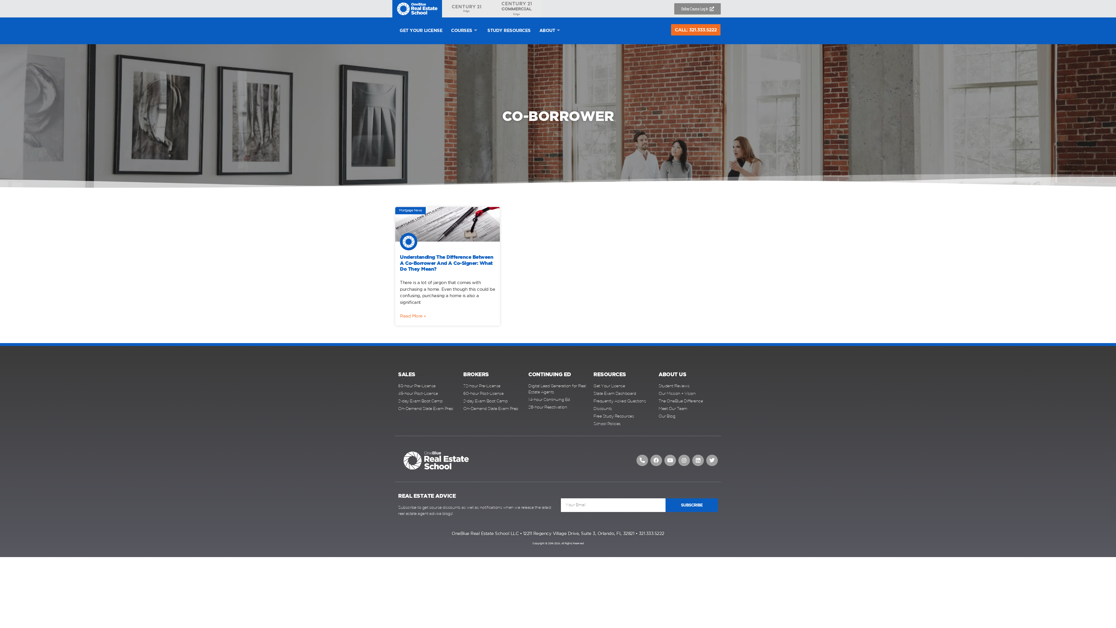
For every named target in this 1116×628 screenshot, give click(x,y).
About (547, 31)
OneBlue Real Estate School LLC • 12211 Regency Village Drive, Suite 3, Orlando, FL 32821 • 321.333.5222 (558, 534)
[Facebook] (656, 460)
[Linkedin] (698, 460)
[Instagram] (684, 460)
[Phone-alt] (642, 460)
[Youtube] (670, 460)
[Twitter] (712, 460)
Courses (461, 31)
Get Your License (421, 31)
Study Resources (509, 31)
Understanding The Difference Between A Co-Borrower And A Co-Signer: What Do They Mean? (446, 263)
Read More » (413, 316)
